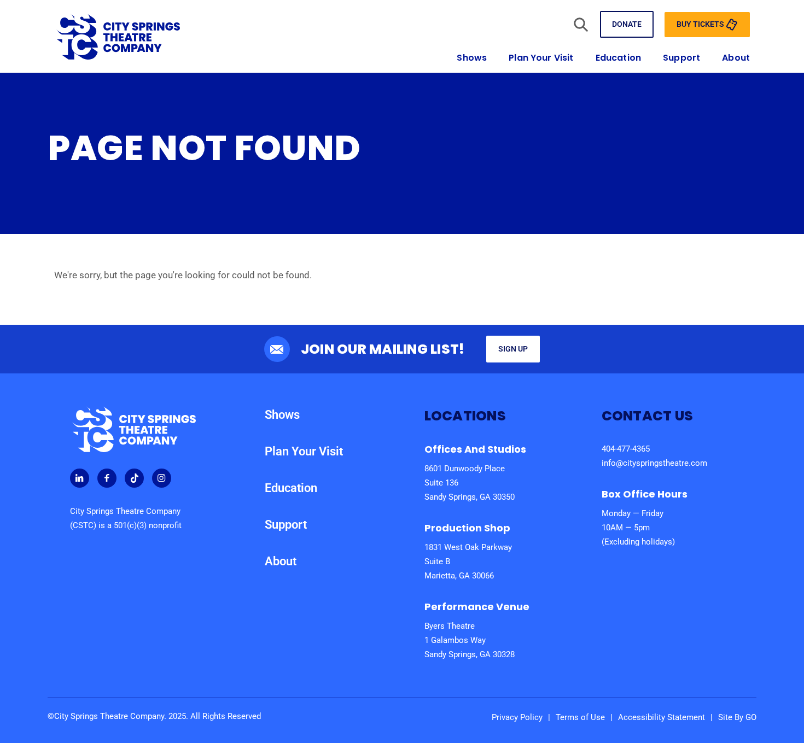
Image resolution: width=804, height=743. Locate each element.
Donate (627, 24)
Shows (472, 57)
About (736, 57)
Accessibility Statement (661, 717)
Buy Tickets (701, 23)
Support (681, 57)
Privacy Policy (517, 717)
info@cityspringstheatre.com (654, 463)
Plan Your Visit (541, 57)
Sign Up (513, 348)
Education (618, 57)
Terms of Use (580, 717)
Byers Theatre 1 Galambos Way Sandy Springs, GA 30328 (469, 640)
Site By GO (737, 717)
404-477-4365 (626, 449)
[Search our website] (581, 24)
